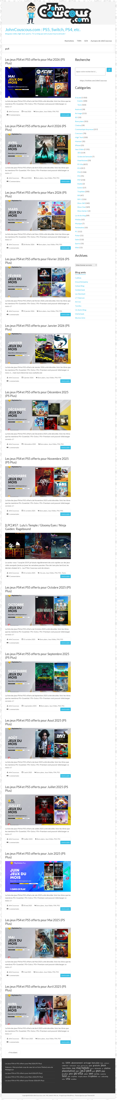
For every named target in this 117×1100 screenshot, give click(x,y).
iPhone (77, 145)
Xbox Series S (82, 211)
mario (92, 1068)
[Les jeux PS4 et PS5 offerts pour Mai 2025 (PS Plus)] (38, 929)
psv (71, 1074)
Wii (78, 195)
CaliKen (78, 278)
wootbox (73, 1079)
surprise (103, 1074)
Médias (78, 219)
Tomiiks (78, 306)
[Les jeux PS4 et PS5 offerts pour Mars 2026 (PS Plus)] (38, 201)
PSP (79, 180)
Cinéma (78, 125)
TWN (79, 41)
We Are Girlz (80, 318)
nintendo (97, 1068)
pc (102, 1068)
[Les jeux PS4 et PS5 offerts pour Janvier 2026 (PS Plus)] (38, 334)
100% (67, 1063)
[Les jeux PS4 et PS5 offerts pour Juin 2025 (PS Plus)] (38, 862)
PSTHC (78, 302)
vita (68, 1079)
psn (98, 1071)
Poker (77, 235)
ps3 (82, 1071)
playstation (68, 1071)
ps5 (93, 1071)
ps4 (88, 1070)
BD (76, 117)
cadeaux (106, 1063)
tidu (69, 1076)
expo (78, 1066)
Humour (78, 141)
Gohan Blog (79, 286)
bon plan (96, 1063)
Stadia (79, 184)
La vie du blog (80, 215)
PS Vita (80, 164)
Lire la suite (65, 115)
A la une (42, 573)
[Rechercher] (109, 70)
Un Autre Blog (80, 310)
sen (91, 1073)
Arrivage (78, 113)
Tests (64, 573)
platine (107, 1068)
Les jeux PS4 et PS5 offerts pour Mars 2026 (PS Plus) (24, 1077)
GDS (86, 41)
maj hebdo (82, 1068)
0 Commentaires (14, 115)
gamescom (84, 1066)
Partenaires (79, 227)
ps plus (65, 1074)
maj (73, 1068)
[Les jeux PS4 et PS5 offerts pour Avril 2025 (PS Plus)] (38, 995)
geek (90, 1066)
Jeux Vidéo (48, 111)
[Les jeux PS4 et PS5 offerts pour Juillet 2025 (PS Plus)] (38, 795)
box (101, 1063)
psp (103, 1071)
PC (76, 231)
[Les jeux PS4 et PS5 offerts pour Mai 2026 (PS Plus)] (38, 68)
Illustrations (69, 41)
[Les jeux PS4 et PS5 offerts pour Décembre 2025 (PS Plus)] (38, 401)
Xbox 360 (81, 203)
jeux (103, 1065)
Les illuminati (80, 294)
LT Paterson (80, 298)
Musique (78, 223)
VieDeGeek (79, 314)
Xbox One (81, 207)
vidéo (63, 1079)
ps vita (78, 1073)
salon (86, 1074)
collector (65, 1066)
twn (99, 1076)
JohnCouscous (13, 111)
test (64, 1076)
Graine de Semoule (84, 156)
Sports (77, 243)
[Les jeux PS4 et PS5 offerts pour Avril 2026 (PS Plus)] (38, 135)
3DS (79, 153)
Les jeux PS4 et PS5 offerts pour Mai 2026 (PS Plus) (23, 1063)
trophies (74, 1076)
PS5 (57, 111)
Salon (77, 239)
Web (77, 247)
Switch (80, 187)
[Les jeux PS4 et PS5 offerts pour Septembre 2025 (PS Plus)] (38, 662)
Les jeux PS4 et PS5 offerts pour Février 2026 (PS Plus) (24, 1080)
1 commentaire (13, 248)
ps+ (78, 1071)
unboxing (104, 1076)
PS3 (78, 168)
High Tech (79, 137)
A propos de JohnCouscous (101, 41)
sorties (96, 1074)
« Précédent (12, 1052)
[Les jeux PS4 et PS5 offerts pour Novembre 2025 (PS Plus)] (38, 467)
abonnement (77, 1063)
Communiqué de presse (84, 129)
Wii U (79, 199)
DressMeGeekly (81, 282)
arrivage (87, 1063)
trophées (92, 1076)
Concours (79, 133)
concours (72, 1066)
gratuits (96, 1065)
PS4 (53, 111)
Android (78, 109)
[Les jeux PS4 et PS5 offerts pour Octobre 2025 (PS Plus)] (38, 596)
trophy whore (82, 1076)
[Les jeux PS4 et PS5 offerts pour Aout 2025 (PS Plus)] (38, 729)
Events (80, 101)
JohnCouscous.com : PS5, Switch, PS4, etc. (43, 29)
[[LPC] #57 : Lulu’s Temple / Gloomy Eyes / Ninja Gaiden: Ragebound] (38, 534)
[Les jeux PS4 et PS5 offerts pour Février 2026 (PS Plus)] (38, 268)
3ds (63, 1063)
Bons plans (39, 111)
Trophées (81, 191)
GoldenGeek (80, 290)
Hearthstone (82, 160)
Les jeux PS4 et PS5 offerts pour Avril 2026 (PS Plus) (23, 1073)
